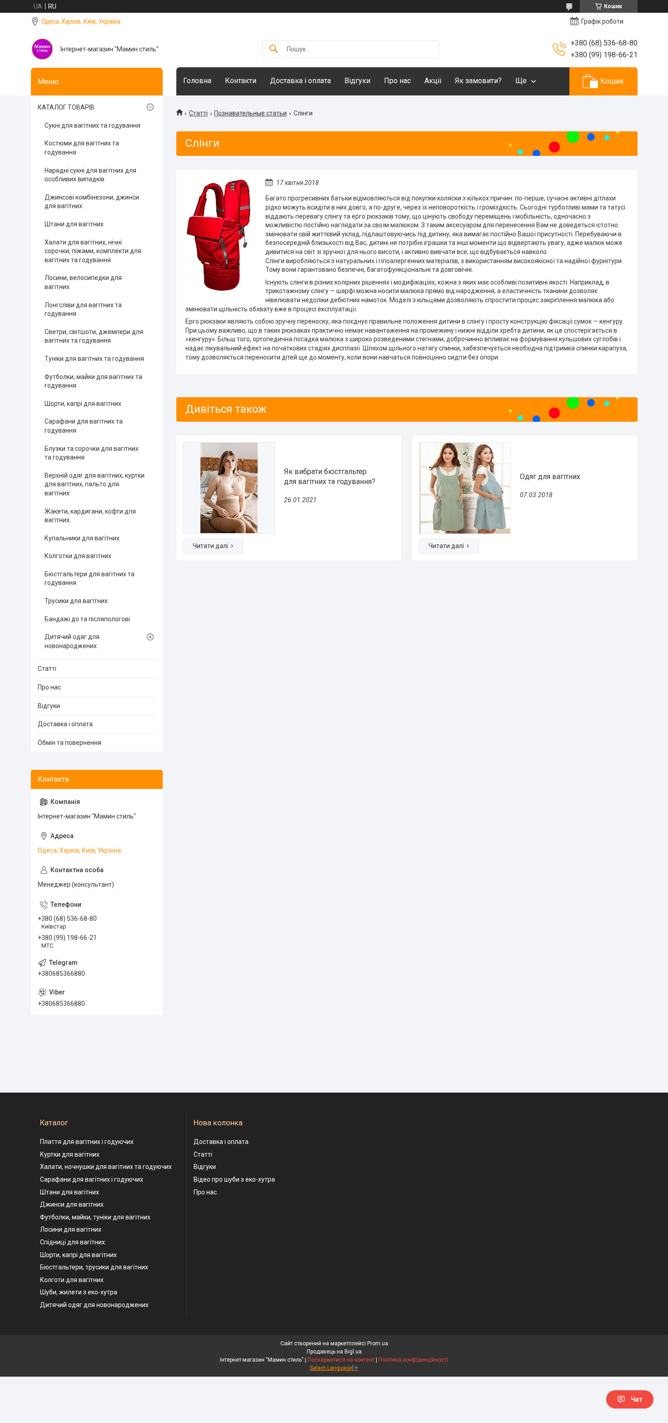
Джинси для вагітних (72, 1204)
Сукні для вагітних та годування (92, 125)
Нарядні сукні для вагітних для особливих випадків (90, 175)
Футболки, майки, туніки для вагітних (95, 1217)
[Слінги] (218, 235)
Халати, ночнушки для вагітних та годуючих (106, 1166)
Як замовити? (478, 80)
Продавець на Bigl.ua (334, 1351)
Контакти (240, 80)
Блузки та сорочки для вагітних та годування (92, 453)
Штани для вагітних (74, 224)
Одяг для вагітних (550, 476)
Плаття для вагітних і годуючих (87, 1141)
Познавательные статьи (250, 113)
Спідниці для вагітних (72, 1242)
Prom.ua (377, 1343)
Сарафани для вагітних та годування (84, 426)
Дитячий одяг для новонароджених (72, 641)
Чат (637, 1399)
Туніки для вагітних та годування (94, 358)
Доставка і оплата (300, 80)
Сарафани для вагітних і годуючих (91, 1179)
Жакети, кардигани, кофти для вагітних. (90, 516)
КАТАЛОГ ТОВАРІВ (66, 107)
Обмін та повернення (69, 742)
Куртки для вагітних (70, 1154)
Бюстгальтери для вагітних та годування (90, 578)
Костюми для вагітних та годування (82, 148)
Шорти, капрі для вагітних (83, 403)
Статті (198, 113)
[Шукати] (273, 49)
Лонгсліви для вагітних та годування (83, 309)
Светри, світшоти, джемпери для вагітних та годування (94, 336)
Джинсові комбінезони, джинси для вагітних (92, 202)
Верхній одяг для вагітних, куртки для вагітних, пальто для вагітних (95, 484)
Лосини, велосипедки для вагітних (83, 282)
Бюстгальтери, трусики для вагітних (94, 1267)
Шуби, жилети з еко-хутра (78, 1292)
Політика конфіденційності (413, 1360)
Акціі (432, 80)
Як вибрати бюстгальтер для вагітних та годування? (329, 476)
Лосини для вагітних (70, 1229)
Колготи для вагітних (72, 1279)
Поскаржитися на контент (341, 1360)
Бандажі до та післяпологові (87, 619)
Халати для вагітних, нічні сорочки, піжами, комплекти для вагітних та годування (93, 251)
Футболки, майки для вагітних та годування (93, 381)
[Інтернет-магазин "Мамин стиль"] (42, 49)
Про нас (397, 80)
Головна (197, 80)
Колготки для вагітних (78, 555)
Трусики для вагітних (76, 600)
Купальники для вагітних (82, 538)
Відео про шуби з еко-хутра (234, 1179)
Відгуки (357, 80)
